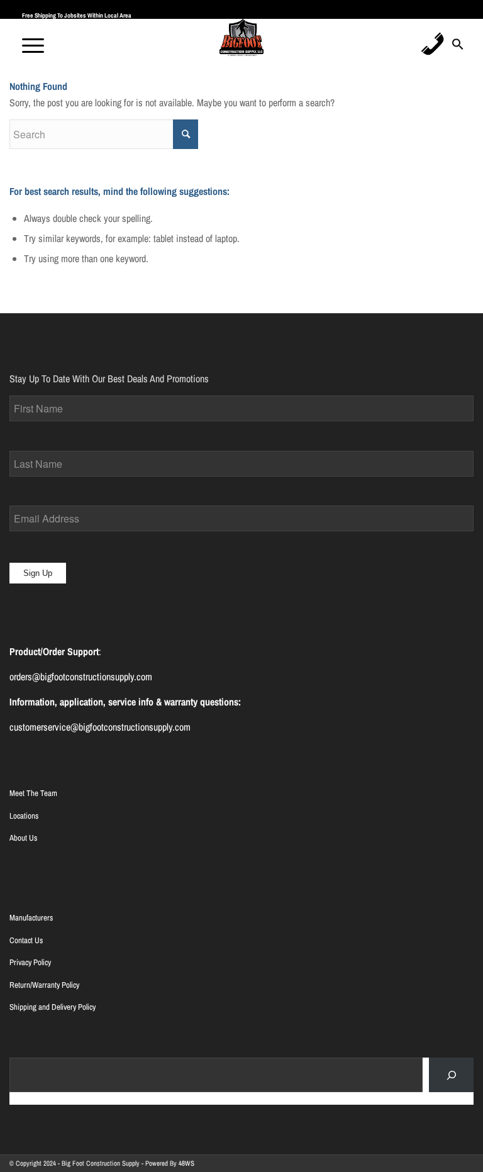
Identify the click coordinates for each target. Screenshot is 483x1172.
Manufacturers (31, 917)
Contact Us (26, 940)
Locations (23, 815)
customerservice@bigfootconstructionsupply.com (100, 727)
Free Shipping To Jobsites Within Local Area (76, 15)
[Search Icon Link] (458, 47)
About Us (23, 837)
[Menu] (26, 44)
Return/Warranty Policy (44, 985)
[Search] (451, 1075)
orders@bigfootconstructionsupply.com (80, 676)
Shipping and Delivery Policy (52, 1007)
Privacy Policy (30, 962)
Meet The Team (33, 793)
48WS (186, 1163)
